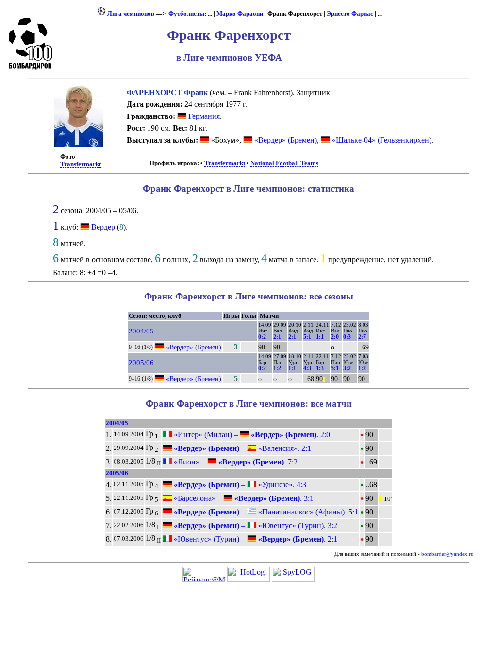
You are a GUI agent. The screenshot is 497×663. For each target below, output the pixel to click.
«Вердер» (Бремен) (284, 140)
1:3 (320, 368)
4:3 (307, 368)
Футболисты (186, 13)
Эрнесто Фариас (350, 13)
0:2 (262, 336)
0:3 (347, 336)
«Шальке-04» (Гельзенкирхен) (380, 140)
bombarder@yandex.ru (447, 554)
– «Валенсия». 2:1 (241, 448)
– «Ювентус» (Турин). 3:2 (254, 525)
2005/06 (141, 362)
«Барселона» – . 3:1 (243, 498)
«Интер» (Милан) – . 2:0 (251, 435)
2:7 (362, 336)
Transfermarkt (80, 164)
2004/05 (141, 331)
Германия (203, 116)
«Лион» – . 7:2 (235, 462)
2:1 (277, 336)
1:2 (277, 368)
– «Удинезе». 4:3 (239, 485)
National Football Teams (284, 163)
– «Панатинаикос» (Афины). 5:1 (265, 512)
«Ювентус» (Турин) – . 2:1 (254, 539)
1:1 (320, 336)
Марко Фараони (239, 13)
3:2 (347, 368)
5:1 (307, 336)
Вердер (103, 227)
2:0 (335, 336)
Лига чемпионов (130, 13)
